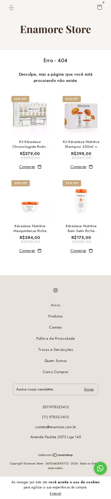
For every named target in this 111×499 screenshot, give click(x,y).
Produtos (55, 316)
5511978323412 (55, 407)
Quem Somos (55, 360)
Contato (55, 327)
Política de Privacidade (55, 338)
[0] (98, 8)
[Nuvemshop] (55, 455)
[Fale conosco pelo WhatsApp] (100, 468)
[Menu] (12, 7)
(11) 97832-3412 (55, 417)
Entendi (55, 493)
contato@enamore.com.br (55, 427)
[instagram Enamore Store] (55, 290)
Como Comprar (56, 372)
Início (55, 305)
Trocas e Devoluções (55, 349)
